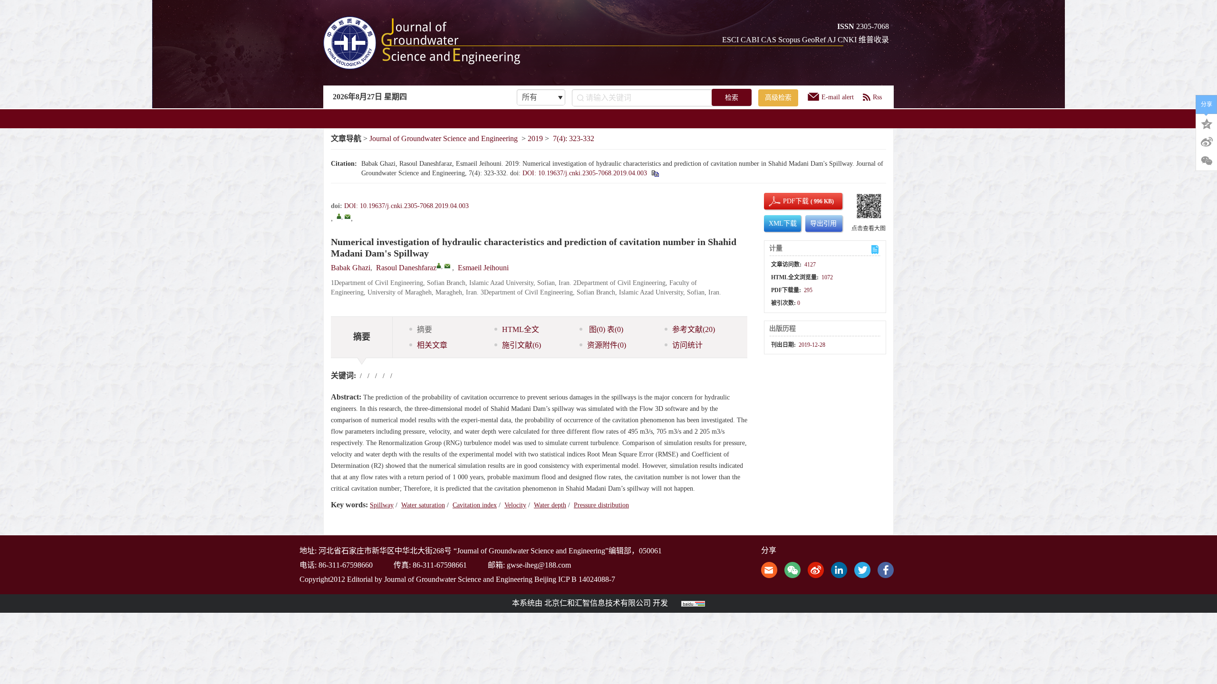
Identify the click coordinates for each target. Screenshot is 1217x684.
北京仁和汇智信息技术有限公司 (597, 603)
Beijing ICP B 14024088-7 (574, 579)
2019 (535, 138)
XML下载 (783, 223)
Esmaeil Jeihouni (483, 268)
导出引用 (823, 223)
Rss (877, 97)
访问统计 (687, 345)
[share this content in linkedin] (839, 569)
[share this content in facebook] (886, 569)
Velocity (515, 505)
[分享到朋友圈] (1206, 161)
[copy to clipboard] (655, 173)
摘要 (424, 329)
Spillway (382, 505)
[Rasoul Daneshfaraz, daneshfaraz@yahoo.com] (438, 265)
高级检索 (778, 97)
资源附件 (606, 345)
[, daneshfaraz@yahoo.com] (339, 216)
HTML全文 (520, 329)
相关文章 (432, 345)
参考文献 (693, 329)
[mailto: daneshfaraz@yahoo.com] (447, 266)
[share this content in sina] (816, 569)
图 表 (605, 329)
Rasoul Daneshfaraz (406, 268)
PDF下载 (787, 201)
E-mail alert (837, 97)
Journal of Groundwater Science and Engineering (443, 138)
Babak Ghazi (350, 268)
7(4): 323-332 (573, 138)
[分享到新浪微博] (1206, 142)
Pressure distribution (601, 505)
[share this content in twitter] (862, 569)
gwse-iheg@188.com (539, 565)
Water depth (550, 505)
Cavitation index (475, 505)
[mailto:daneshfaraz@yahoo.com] (347, 216)
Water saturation (423, 505)
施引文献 (521, 345)
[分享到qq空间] (1206, 123)
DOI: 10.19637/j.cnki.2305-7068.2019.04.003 (584, 173)
